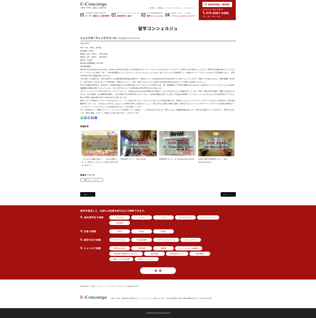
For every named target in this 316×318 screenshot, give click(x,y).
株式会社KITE (84, 286)
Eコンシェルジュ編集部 (188, 248)
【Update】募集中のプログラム (126, 254)
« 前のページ (88, 194)
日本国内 (119, 223)
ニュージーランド (208, 217)
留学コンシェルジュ (91, 180)
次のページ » (228, 194)
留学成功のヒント (177, 254)
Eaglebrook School (98, 69)
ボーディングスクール (166, 240)
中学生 (141, 231)
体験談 (163, 248)
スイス (163, 217)
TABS (142, 79)
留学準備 (154, 254)
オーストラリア (185, 217)
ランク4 (126, 101)
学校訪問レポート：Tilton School (133, 159)
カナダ (141, 217)
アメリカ (119, 217)
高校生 (163, 231)
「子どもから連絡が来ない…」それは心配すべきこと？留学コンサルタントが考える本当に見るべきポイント (99, 162)
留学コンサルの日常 (121, 259)
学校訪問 (141, 248)
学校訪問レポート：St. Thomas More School (176, 159)
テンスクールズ (104, 101)
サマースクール (119, 240)
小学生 (119, 231)
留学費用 (200, 254)
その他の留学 (141, 240)
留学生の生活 (119, 248)
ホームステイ (190, 240)
